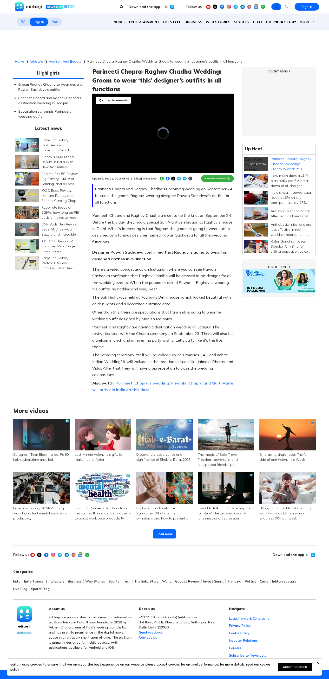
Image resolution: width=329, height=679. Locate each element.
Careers (235, 648)
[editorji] (24, 614)
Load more (165, 534)
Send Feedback (151, 632)
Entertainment (144, 22)
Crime (264, 581)
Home (19, 61)
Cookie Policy (239, 633)
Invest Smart (213, 581)
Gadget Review (187, 581)
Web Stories (218, 22)
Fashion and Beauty (65, 61)
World (166, 581)
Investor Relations (243, 640)
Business (193, 22)
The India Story (280, 22)
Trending (234, 581)
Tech (257, 22)
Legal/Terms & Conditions (249, 618)
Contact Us (148, 637)
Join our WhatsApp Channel (215, 178)
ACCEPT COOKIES (295, 667)
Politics (250, 581)
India (16, 581)
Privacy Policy (240, 625)
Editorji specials (284, 581)
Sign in (307, 7)
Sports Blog (40, 589)
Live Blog (20, 589)
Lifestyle (172, 22)
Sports (241, 22)
